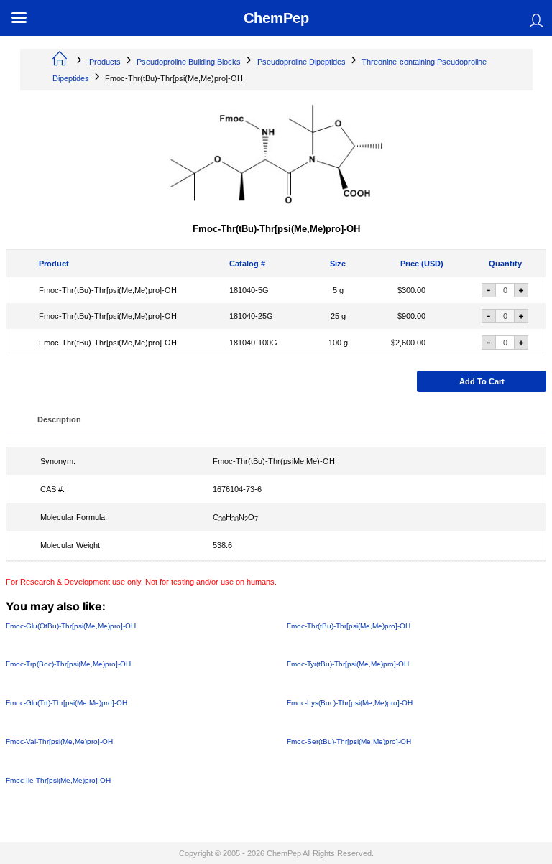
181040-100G (253, 342)
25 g (338, 316)
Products (105, 61)
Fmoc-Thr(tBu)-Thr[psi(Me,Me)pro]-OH (108, 291)
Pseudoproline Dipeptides (301, 61)
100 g (338, 342)
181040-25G (251, 316)
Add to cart (482, 381)
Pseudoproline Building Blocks (189, 61)
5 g (338, 291)
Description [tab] (59, 419)
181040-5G (249, 291)
